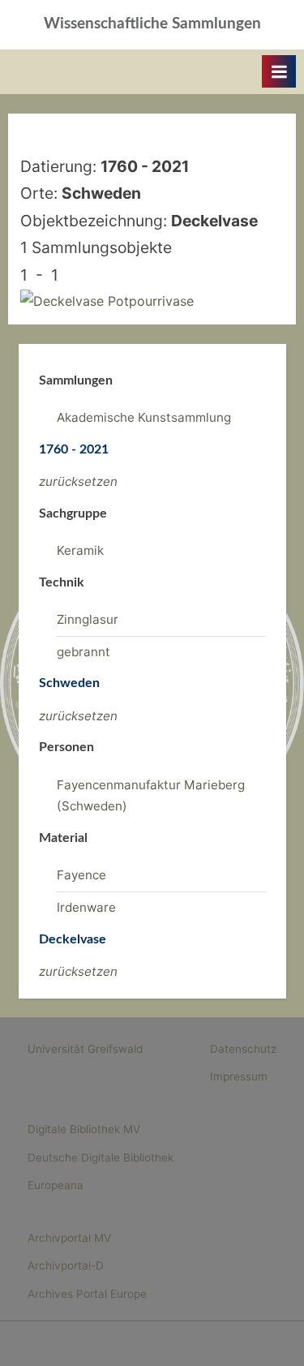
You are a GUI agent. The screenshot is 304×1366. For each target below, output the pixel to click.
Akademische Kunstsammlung (144, 417)
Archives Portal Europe (87, 1293)
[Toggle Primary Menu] (279, 71)
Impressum (239, 1076)
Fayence (81, 875)
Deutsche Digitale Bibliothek (100, 1157)
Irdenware (86, 907)
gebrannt (83, 651)
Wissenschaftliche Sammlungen (152, 24)
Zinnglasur (87, 619)
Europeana (55, 1185)
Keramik (80, 550)
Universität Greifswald (85, 1048)
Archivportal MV (69, 1237)
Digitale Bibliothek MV (84, 1129)
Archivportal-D (66, 1265)
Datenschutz (243, 1048)
